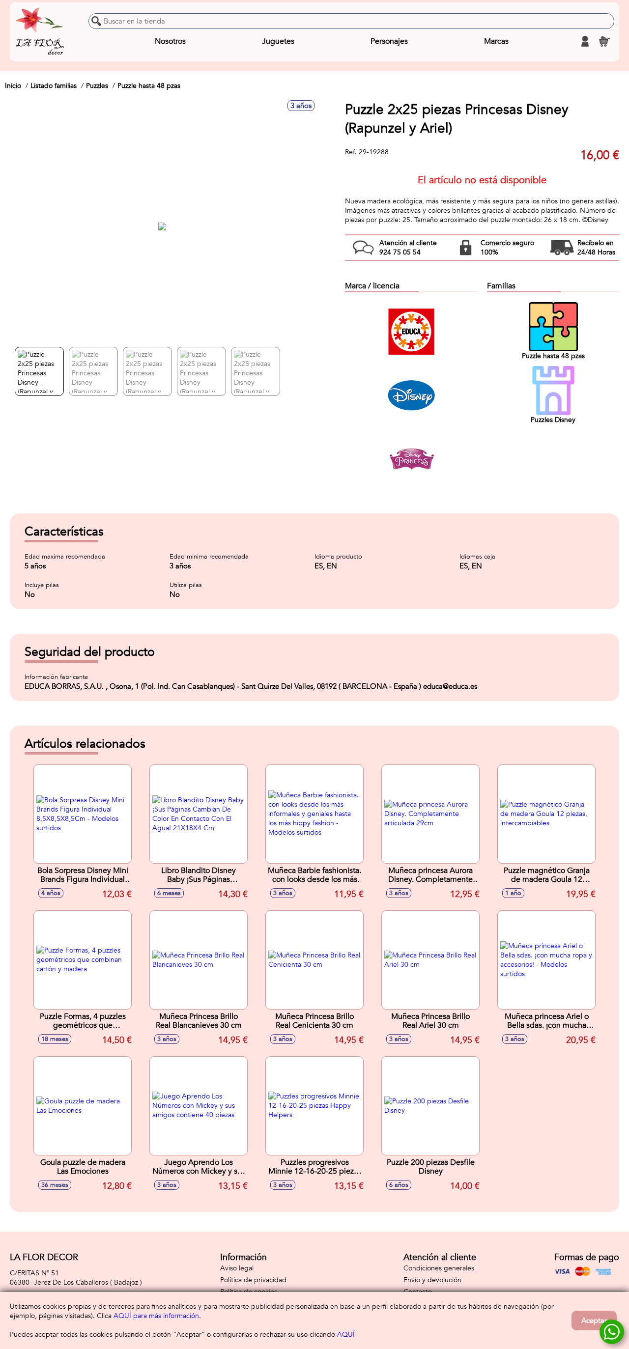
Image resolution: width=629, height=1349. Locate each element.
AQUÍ (346, 1334)
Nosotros (170, 41)
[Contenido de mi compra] (604, 41)
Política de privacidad (253, 1280)
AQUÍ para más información (156, 1316)
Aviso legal (237, 1268)
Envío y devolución (432, 1280)
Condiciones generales (438, 1268)
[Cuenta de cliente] (585, 41)
